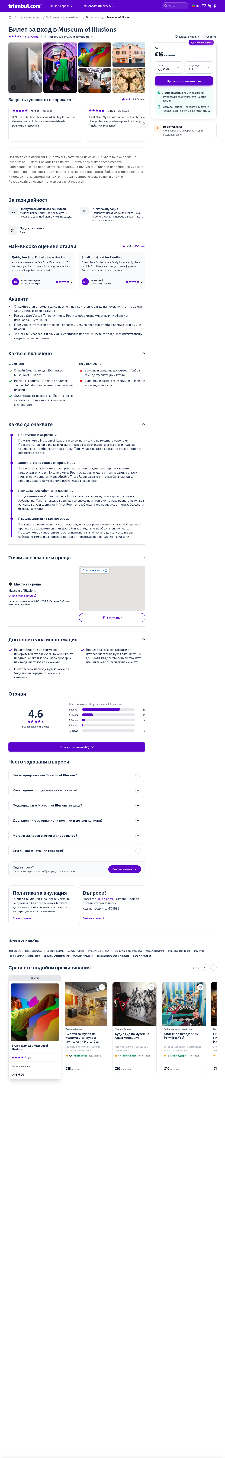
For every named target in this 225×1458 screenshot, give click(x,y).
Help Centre (105, 899)
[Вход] (215, 6)
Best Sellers (14, 950)
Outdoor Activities (83, 955)
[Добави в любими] (100, 987)
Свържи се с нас (122, 869)
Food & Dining (16, 955)
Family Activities (142, 955)
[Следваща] (213, 967)
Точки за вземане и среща (39, 557)
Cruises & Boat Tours (179, 950)
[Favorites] (204, 6)
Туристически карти (99, 950)
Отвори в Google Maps (20, 595)
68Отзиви (139, 99)
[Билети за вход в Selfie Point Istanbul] (182, 1027)
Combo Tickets (76, 950)
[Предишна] (205, 967)
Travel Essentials (33, 950)
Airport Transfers (155, 950)
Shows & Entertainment (56, 955)
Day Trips (199, 950)
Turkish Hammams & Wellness (113, 955)
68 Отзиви (33, 36)
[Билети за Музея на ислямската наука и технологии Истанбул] (83, 1027)
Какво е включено (30, 353)
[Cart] (209, 6)
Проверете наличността (184, 81)
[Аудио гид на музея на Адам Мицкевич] (133, 1027)
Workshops (34, 955)
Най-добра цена (203, 42)
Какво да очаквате (30, 424)
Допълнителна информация (43, 639)
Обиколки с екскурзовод (128, 950)
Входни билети (55, 950)
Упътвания (114, 618)
